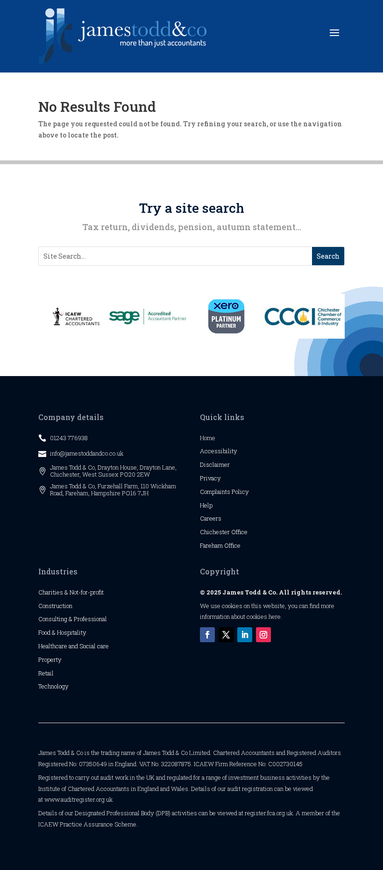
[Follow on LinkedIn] (244, 634)
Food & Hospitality (62, 632)
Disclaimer (215, 464)
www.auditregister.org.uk (78, 799)
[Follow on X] (226, 634)
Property (50, 659)
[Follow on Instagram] (263, 634)
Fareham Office (220, 545)
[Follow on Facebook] (207, 634)
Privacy (210, 478)
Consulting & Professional (72, 619)
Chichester (215, 532)
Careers (210, 518)
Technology (53, 686)
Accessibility (218, 451)
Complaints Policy (224, 491)
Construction (55, 606)
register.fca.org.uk (269, 813)
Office (239, 532)
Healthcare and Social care (73, 646)
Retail (46, 673)
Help (206, 505)
